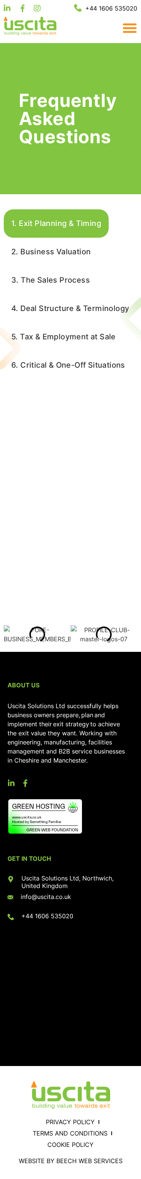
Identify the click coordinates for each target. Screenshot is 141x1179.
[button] (127, 28)
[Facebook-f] (25, 783)
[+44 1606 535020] (11, 917)
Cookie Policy (70, 1144)
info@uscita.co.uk (46, 896)
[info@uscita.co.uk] (10, 897)
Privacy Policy (70, 1122)
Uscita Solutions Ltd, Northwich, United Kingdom (67, 881)
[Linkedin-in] (11, 783)
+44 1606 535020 (47, 916)
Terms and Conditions (70, 1133)
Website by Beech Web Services (71, 1161)
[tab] (56, 223)
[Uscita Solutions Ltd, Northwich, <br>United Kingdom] (11, 879)
